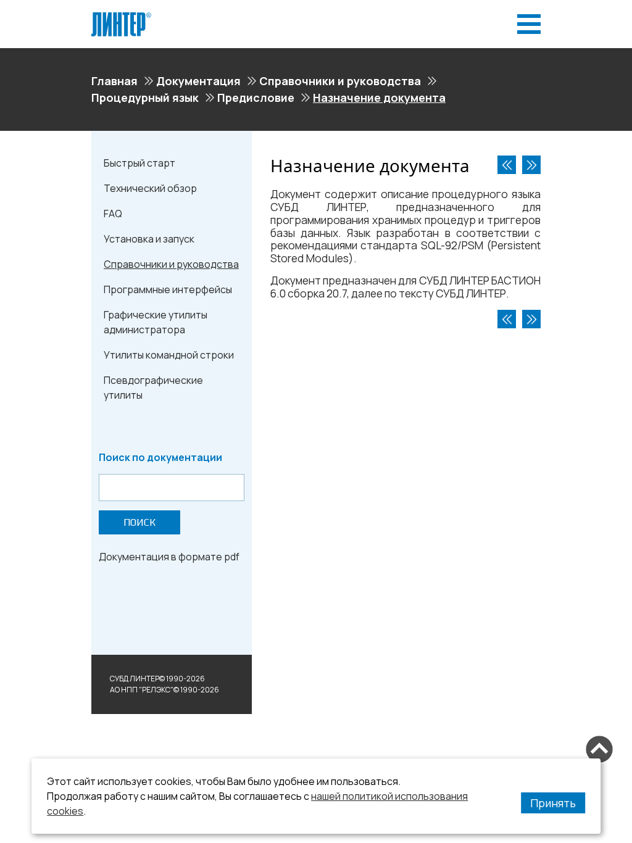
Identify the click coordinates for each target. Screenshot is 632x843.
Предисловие (255, 97)
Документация (198, 80)
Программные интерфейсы (168, 289)
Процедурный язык (145, 97)
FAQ (113, 213)
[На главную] (121, 17)
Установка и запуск (149, 239)
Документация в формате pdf (169, 556)
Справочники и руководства (340, 80)
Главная (114, 80)
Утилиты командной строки (169, 355)
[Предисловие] (506, 165)
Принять (553, 802)
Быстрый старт (139, 163)
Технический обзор (150, 188)
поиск (139, 522)
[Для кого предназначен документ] (531, 165)
